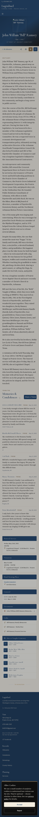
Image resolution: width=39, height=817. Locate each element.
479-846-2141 (7, 1)
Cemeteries (6, 755)
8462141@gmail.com (9, 728)
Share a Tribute (30, 397)
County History (7, 765)
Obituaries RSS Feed (10, 708)
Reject (19, 811)
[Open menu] (2, 14)
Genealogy (6, 760)
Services (5, 776)
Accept (19, 805)
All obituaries (8, 49)
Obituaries (5, 750)
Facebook (7, 739)
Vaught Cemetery (10, 582)
